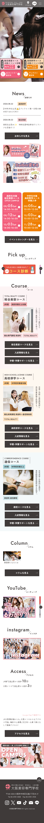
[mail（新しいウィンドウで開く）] (31, 803)
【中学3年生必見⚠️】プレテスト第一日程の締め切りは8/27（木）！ (22, 110)
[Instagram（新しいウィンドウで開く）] (7, 803)
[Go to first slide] (40, 268)
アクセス (28, 5)
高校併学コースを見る (22, 428)
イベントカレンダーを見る (22, 239)
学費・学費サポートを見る (22, 360)
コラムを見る (22, 572)
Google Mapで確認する (31, 715)
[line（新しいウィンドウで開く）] (37, 803)
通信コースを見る (22, 506)
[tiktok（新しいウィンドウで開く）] (25, 803)
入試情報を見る (22, 352)
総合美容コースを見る (22, 344)
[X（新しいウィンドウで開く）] (13, 803)
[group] (22, 268)
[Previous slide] (3, 268)
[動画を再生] (22, 607)
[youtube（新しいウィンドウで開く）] (19, 803)
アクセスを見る (22, 733)
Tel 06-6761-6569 (14, 796)
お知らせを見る (22, 135)
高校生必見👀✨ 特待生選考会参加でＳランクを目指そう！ (22, 126)
